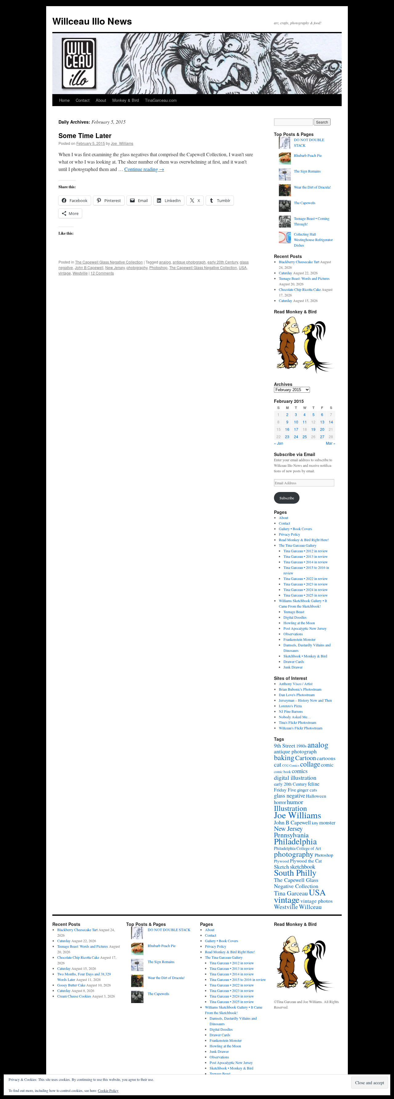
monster (327, 822)
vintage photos (316, 900)
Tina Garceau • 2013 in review (305, 556)
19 (313, 429)
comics (300, 771)
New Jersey (115, 267)
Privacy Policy (289, 534)
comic (327, 764)
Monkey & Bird (125, 100)
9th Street (284, 745)
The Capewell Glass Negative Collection (109, 261)
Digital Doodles (295, 617)
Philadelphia (295, 841)
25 (305, 436)
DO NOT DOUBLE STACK (169, 929)
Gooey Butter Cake (71, 984)
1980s (301, 746)
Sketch (281, 866)
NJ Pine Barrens (291, 711)
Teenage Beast (293, 611)
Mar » (331, 443)
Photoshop (158, 267)
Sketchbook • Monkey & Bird (305, 655)
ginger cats (307, 790)
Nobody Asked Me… (295, 716)
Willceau (310, 907)
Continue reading (144, 169)
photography (137, 267)
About (101, 100)
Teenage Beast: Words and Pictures (304, 278)
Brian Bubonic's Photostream (300, 689)
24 (296, 436)
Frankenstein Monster (299, 639)
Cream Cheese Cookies (74, 996)
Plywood (281, 861)
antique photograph (189, 261)
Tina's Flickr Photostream (297, 722)
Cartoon (305, 757)
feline (313, 783)
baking (284, 757)
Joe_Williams (122, 143)
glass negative (289, 795)
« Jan (278, 443)
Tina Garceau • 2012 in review (305, 550)
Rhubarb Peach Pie (308, 155)
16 (287, 429)
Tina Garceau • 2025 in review (305, 595)
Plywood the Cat (306, 860)
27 (322, 436)
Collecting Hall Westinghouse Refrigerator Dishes (313, 240)
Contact (83, 100)
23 (287, 436)
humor (295, 801)
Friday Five (285, 789)
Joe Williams (297, 815)
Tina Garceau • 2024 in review (305, 589)
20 (322, 429)
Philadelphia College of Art (297, 848)
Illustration (290, 808)
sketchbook (302, 866)
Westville (80, 273)
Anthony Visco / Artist (295, 683)
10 (296, 421)
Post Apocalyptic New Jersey (305, 628)
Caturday (285, 272)
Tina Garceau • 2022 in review (305, 578)
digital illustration (295, 777)
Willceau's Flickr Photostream (300, 727)
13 (322, 421)
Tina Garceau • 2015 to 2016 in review (238, 979)
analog (165, 261)
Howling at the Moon (299, 622)
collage (310, 764)
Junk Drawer (293, 667)
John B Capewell (89, 267)
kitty (315, 822)
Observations (293, 633)
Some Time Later (84, 135)
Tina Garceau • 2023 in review (305, 583)
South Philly (295, 872)
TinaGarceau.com (161, 100)
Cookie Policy (108, 1090)
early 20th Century (222, 261)
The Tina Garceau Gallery (297, 545)
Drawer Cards (293, 661)
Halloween (316, 796)
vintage (64, 273)
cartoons (326, 758)
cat (277, 764)
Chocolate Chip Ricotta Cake (300, 289)
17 (296, 429)
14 (331, 421)
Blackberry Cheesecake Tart (299, 261)
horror (280, 802)
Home (64, 100)
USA (243, 267)
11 (305, 421)
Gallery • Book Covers (295, 528)
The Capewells (305, 202)
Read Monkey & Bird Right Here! (304, 539)
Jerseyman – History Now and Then (305, 700)
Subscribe (286, 497)
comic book (282, 771)
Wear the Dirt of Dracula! (312, 186)
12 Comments (102, 273)
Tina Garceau (291, 893)
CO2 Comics (290, 765)
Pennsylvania (291, 834)
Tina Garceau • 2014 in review (305, 561)
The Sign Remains (307, 171)
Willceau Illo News (92, 20)
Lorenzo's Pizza (290, 705)
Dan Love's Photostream (297, 694)
